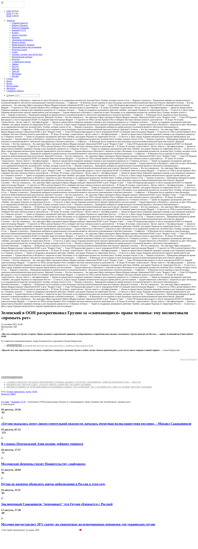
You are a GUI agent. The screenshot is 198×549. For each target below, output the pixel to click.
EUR (8, 13)
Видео (9, 83)
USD (8, 11)
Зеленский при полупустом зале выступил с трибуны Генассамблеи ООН (57, 345)
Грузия (10, 391)
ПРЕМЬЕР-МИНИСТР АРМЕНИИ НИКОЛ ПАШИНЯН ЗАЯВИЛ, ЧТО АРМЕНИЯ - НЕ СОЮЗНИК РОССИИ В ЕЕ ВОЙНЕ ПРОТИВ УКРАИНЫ (79, 387)
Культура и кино (19, 49)
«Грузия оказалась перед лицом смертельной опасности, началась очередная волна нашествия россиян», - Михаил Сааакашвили (96, 423)
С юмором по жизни (21, 62)
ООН (34, 391)
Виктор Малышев (188, 359)
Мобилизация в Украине (23, 45)
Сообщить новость (15, 91)
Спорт (15, 52)
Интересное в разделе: (11, 377)
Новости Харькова (20, 28)
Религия (15, 59)
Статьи (9, 79)
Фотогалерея (12, 86)
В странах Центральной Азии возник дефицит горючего (42, 444)
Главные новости (20, 23)
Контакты (10, 88)
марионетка (19, 391)
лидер (28, 391)
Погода (15, 66)
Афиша (15, 64)
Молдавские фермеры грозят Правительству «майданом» (43, 464)
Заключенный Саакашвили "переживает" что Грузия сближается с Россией (57, 504)
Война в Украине (20, 25)
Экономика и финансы (22, 40)
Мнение (15, 69)
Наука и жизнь (18, 42)
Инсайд (15, 76)
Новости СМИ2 (8, 394)
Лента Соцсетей (19, 35)
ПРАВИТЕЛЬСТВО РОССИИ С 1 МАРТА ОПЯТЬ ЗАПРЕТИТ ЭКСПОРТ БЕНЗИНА (48, 384)
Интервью (16, 74)
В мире (15, 32)
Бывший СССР (19, 30)
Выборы (16, 37)
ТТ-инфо (30, 530)
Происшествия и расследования (26, 47)
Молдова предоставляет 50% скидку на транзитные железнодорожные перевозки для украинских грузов (78, 524)
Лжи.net (15, 71)
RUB (8, 16)
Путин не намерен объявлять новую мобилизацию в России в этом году (53, 484)
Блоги (9, 81)
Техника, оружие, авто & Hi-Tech (27, 54)
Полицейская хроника (22, 57)
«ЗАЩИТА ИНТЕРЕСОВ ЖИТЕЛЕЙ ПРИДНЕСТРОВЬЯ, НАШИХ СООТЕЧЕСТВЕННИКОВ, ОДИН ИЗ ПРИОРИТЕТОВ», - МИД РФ (73, 382)
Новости (10, 20)
